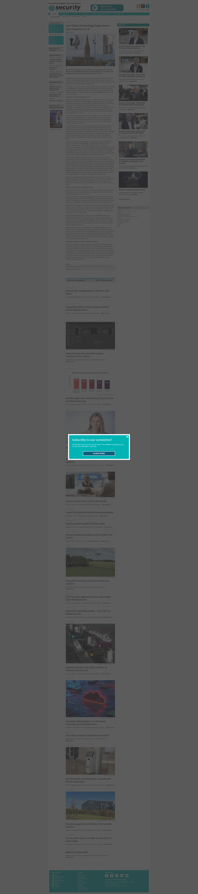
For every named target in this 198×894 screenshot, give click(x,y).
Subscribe (99, 453)
